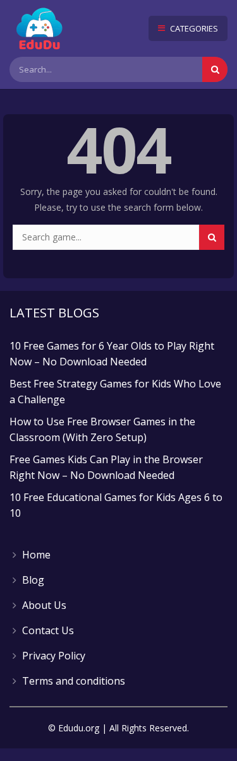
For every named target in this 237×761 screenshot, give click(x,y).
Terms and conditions (73, 681)
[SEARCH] (211, 237)
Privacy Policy (53, 656)
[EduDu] (39, 28)
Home (36, 555)
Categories (193, 28)
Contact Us (48, 630)
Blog (33, 580)
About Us (44, 605)
